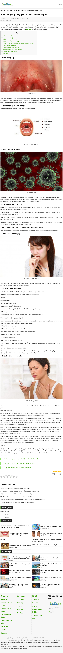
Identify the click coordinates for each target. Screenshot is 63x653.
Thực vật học (5, 514)
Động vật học (5, 511)
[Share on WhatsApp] (1, 476)
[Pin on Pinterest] (13, 476)
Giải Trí (34, 606)
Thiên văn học (5, 517)
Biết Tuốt (28, 29)
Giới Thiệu (4, 599)
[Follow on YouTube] (52, 611)
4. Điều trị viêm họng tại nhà (9, 51)
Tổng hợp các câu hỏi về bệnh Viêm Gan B (18, 468)
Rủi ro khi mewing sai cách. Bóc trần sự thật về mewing (16, 494)
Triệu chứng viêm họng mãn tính (12, 49)
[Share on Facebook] (4, 476)
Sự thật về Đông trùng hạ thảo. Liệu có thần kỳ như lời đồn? (17, 497)
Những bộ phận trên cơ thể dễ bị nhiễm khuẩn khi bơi (21, 459)
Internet (19, 606)
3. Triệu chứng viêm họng (8, 45)
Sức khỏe (8, 20)
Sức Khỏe (20, 613)
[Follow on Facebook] (55, 608)
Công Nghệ (21, 596)
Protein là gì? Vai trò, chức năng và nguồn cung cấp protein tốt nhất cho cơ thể (23, 499)
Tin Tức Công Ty (38, 615)
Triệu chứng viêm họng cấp (11, 47)
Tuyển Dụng (5, 626)
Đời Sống (20, 603)
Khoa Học (20, 599)
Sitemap (4, 633)
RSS (33, 619)
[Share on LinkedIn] (16, 476)
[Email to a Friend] (10, 476)
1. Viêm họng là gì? (6, 36)
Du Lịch (35, 603)
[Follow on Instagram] (58, 608)
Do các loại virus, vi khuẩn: (11, 40)
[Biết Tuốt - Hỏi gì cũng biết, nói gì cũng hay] (10, 4)
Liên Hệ (3, 630)
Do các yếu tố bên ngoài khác (12, 42)
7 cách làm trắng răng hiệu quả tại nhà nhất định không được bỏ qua (20, 491)
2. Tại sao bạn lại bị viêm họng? (10, 38)
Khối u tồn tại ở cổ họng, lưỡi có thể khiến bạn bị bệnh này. (19, 43)
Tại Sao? (35, 599)
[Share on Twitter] (7, 476)
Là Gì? (34, 596)
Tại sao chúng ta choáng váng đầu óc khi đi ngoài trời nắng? (17, 502)
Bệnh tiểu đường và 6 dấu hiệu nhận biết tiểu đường (15, 488)
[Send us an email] (49, 611)
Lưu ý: (5, 53)
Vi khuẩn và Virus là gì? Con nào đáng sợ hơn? (19, 463)
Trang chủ (4, 596)
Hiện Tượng (21, 610)
